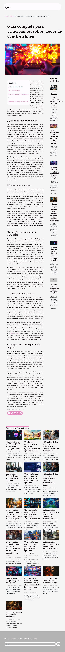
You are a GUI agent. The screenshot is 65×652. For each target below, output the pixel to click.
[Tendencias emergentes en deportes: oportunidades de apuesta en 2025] (32, 435)
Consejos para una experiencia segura (18, 102)
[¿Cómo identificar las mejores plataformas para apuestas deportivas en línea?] (51, 467)
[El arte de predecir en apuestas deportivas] (14, 605)
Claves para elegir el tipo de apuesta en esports (14, 580)
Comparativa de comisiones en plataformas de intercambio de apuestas (31, 478)
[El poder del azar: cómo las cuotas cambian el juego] (51, 571)
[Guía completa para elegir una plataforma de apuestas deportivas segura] (32, 503)
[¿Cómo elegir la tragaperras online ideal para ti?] (53, 280)
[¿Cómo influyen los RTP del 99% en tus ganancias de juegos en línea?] (53, 243)
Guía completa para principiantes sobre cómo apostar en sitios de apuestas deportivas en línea (14, 548)
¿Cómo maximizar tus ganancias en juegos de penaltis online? (54, 137)
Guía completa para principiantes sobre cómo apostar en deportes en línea (51, 514)
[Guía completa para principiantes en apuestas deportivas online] (51, 535)
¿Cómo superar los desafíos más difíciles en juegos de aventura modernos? (54, 212)
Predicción (12, 16)
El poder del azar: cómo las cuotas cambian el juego (50, 580)
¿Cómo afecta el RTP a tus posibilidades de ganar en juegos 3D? (55, 173)
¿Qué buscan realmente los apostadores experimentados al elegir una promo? (56, 99)
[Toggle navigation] (7, 7)
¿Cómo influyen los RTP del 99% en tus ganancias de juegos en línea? (54, 254)
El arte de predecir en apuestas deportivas (14, 614)
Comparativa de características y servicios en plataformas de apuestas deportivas (31, 547)
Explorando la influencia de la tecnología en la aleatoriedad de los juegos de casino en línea (32, 583)
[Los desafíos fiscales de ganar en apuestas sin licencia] (14, 467)
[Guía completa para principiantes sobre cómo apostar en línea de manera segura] (14, 503)
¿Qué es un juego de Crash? (15, 87)
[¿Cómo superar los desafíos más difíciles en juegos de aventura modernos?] (53, 199)
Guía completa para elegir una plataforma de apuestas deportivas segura (32, 514)
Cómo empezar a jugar (14, 91)
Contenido (13, 83)
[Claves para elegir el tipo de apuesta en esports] (14, 571)
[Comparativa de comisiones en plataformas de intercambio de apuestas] (32, 467)
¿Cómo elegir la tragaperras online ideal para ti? (54, 289)
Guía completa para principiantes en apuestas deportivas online (51, 545)
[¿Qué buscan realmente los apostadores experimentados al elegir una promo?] (53, 87)
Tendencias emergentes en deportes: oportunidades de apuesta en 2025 (32, 446)
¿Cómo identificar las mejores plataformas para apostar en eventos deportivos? (51, 446)
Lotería (13, 638)
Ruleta (20, 638)
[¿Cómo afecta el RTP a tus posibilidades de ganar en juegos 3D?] (53, 163)
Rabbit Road (14, 334)
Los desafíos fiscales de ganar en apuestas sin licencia (13, 477)
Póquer (6, 638)
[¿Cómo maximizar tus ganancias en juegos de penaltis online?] (53, 126)
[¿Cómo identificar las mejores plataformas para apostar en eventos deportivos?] (51, 435)
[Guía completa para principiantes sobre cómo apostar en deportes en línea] (51, 503)
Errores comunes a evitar (14, 98)
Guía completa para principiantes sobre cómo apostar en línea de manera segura (14, 514)
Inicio (6, 16)
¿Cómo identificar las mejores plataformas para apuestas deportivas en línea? (51, 479)
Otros (35, 638)
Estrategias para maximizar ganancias (18, 94)
